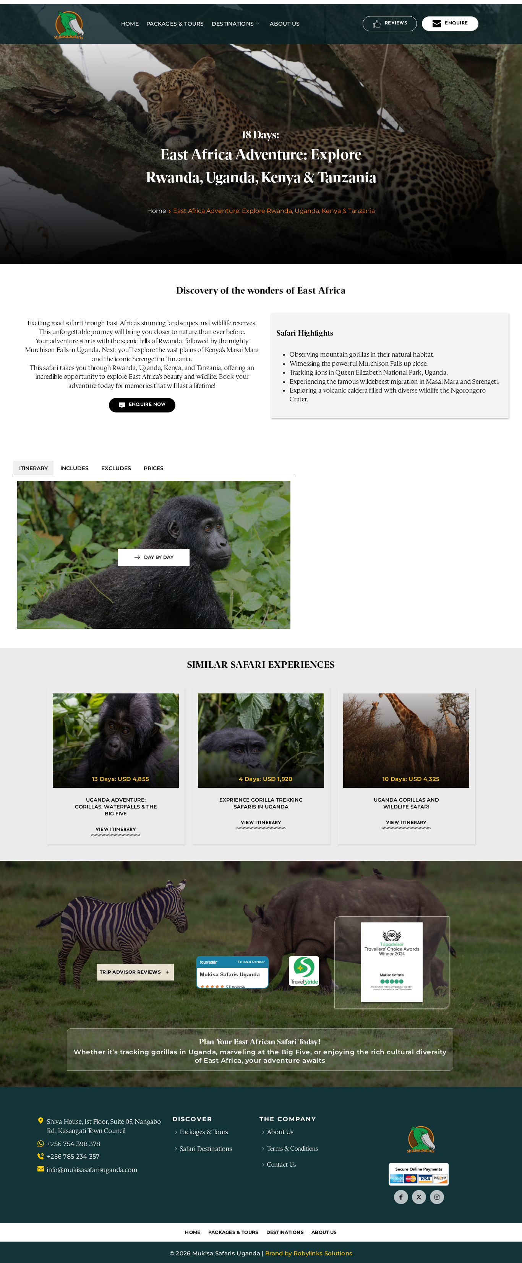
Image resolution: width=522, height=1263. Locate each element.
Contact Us (281, 1164)
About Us (280, 1131)
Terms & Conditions (292, 1148)
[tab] (33, 468)
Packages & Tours (204, 1131)
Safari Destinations (206, 1148)
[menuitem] (130, 23)
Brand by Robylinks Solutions (308, 1253)
